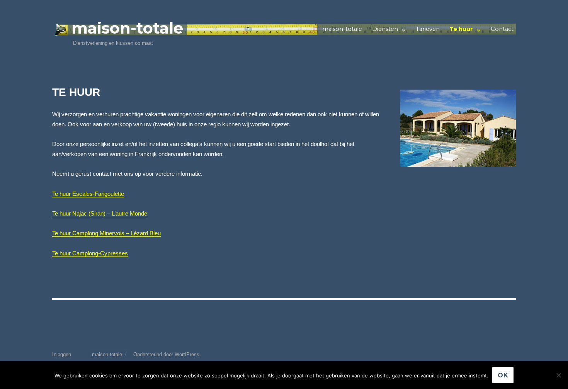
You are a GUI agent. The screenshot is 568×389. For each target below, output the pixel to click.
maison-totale (127, 28)
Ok (503, 375)
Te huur (461, 28)
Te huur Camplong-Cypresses (90, 253)
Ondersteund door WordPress (166, 354)
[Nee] (558, 375)
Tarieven (428, 28)
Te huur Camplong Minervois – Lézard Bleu (106, 233)
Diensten (385, 28)
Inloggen (61, 354)
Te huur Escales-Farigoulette (88, 194)
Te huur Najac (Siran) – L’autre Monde (99, 214)
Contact (502, 28)
